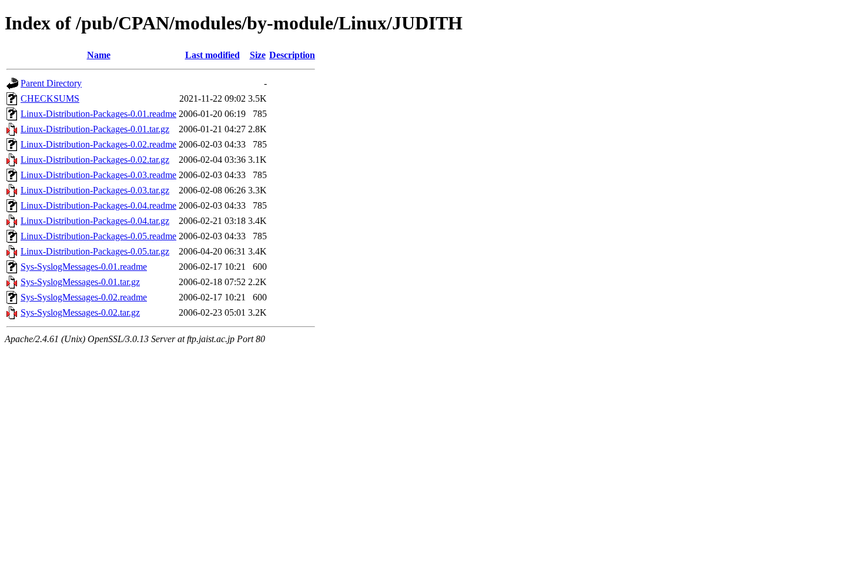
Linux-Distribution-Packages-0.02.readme (98, 144)
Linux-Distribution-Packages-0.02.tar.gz (95, 160)
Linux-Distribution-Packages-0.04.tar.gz (95, 221)
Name (98, 55)
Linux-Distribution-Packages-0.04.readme (98, 205)
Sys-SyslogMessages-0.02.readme (84, 297)
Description (292, 55)
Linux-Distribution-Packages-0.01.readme (98, 114)
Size (258, 55)
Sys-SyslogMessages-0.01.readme (84, 267)
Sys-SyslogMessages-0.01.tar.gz (80, 282)
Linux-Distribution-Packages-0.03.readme (98, 175)
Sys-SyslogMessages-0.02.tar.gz (80, 312)
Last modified (212, 55)
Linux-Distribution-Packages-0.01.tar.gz (95, 129)
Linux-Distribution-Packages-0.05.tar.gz (95, 251)
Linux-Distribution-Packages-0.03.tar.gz (95, 190)
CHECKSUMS (50, 98)
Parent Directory (51, 83)
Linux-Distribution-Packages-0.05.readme (98, 236)
